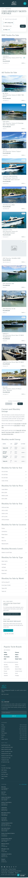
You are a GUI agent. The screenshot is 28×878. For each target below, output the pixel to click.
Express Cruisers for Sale (6, 755)
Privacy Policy (4, 869)
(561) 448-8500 (23, 731)
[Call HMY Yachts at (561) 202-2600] (24, 3)
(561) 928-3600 (23, 739)
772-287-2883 (4, 851)
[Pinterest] (15, 866)
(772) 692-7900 (4, 846)
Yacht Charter (4, 776)
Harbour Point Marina (6, 797)
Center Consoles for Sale (6, 751)
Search (22, 26)
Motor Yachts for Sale (6, 749)
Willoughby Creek (5, 848)
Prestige (17, 675)
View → (23, 448)
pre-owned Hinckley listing (7, 434)
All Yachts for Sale (5, 762)
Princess (17, 652)
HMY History (4, 770)
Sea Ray (6, 664)
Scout (16, 673)
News (2, 778)
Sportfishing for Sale (5, 745)
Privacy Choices (12, 869)
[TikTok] (11, 866)
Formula (5, 673)
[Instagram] (7, 866)
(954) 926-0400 (4, 805)
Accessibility (11, 872)
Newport (3, 859)
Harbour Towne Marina (6, 802)
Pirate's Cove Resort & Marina (7, 833)
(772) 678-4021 (4, 836)
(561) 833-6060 (4, 830)
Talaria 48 (17, 432)
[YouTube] (4, 866)
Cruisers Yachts (18, 671)
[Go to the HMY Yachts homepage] (14, 3)
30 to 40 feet (17, 423)
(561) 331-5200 (23, 724)
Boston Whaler (18, 669)
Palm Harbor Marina (5, 828)
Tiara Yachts (6, 669)
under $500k (17, 425)
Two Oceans (7, 656)
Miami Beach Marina (5, 812)
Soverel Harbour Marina (6, 838)
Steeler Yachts (18, 658)
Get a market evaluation (11, 613)
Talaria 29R (18, 430)
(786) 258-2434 (4, 820)
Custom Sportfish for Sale (7, 747)
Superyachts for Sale (6, 753)
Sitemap (16, 872)
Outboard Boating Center (7, 823)
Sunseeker (6, 666)
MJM (5, 658)
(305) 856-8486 (4, 815)
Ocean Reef (4, 817)
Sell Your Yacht (4, 774)
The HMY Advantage (6, 768)
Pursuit (5, 671)
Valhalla (5, 654)
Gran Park (3, 792)
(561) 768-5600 (23, 726)
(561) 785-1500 (23, 735)
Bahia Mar (3, 786)
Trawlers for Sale (5, 759)
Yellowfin (6, 675)
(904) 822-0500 (4, 810)
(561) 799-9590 (4, 799)
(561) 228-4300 (23, 733)
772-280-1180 (4, 794)
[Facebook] (1, 866)
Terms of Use (4, 872)
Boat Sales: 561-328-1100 (6, 825)
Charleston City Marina (6, 854)
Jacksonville (4, 807)
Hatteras (17, 666)
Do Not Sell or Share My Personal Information (11, 870)
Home (3, 8)
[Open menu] (3, 3)
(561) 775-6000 (4, 841)
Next (19, 403)
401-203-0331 (4, 861)
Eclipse (16, 654)
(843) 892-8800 (23, 729)
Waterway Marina (5, 843)
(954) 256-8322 (4, 789)
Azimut (16, 664)
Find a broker (8, 630)
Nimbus (16, 656)
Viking (5, 652)
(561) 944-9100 (23, 737)
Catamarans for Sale (5, 757)
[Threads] (13, 866)
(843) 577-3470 (4, 856)
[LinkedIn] (9, 866)
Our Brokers (4, 772)
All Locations (23, 784)
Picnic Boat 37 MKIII (10, 432)
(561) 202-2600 (10, 633)
